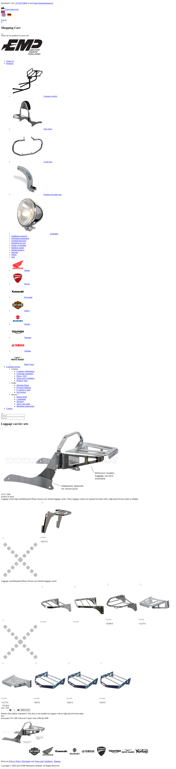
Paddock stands (17, 248)
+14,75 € (142, 622)
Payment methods (23, 388)
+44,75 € (44, 540)
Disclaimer (26, 761)
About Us (10, 61)
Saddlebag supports (19, 236)
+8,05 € (37, 701)
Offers (13, 255)
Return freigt (21, 397)
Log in (3, 20)
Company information (25, 371)
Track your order (23, 404)
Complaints (21, 399)
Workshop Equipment (20, 238)
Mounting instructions (25, 406)
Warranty (20, 401)
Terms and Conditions (25, 378)
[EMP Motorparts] (21, 57)
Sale (13, 257)
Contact (9, 408)
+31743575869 (20, 3)
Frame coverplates (18, 245)
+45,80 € (109, 622)
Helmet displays (17, 250)
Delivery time (22, 381)
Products (9, 63)
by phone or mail (23, 390)
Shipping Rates (22, 385)
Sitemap (57, 761)
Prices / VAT (21, 376)
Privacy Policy (15, 761)
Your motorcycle (12, 9)
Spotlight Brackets (18, 241)
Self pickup (21, 392)
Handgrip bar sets (18, 243)
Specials (14, 252)
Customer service (13, 367)
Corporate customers (24, 374)
